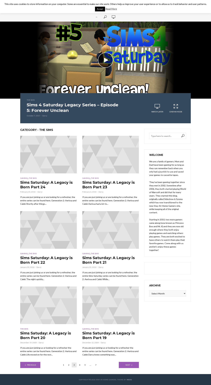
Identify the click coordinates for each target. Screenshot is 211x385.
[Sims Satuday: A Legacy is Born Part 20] (48, 305)
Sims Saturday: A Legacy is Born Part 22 (46, 260)
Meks (129, 380)
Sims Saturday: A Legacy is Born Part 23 (108, 184)
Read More (111, 8)
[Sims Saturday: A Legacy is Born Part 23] (110, 154)
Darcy (44, 116)
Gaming (24, 178)
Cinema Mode (175, 112)
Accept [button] (100, 9)
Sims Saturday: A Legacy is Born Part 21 (108, 260)
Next (127, 365)
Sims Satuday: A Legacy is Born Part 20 (45, 335)
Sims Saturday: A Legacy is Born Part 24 (46, 184)
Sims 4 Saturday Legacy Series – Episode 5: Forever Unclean (72, 107)
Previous (31, 365)
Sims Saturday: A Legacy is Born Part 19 (108, 335)
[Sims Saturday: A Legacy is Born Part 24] (48, 154)
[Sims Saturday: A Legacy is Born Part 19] (110, 305)
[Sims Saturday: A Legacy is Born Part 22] (48, 230)
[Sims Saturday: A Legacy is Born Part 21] (110, 230)
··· (96, 17)
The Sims (31, 100)
